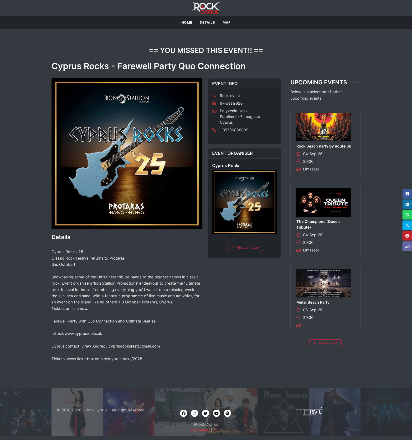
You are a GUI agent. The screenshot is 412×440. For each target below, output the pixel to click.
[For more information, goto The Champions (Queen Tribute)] (323, 202)
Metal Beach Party (313, 302)
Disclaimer (200, 430)
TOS (217, 430)
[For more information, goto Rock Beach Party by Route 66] (323, 126)
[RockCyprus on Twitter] (205, 413)
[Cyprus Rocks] (244, 202)
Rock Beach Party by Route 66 (323, 146)
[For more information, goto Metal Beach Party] (323, 283)
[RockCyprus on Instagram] (194, 413)
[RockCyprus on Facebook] (183, 413)
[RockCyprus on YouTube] (216, 413)
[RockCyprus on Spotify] (227, 413)
